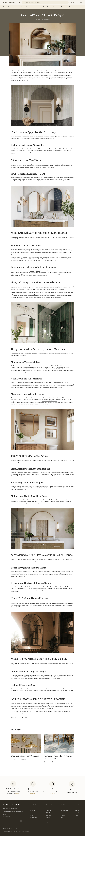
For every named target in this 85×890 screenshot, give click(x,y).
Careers (31, 812)
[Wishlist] (71, 2)
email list (17, 793)
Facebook (77, 810)
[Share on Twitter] (19, 717)
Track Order (48, 808)
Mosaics (63, 815)
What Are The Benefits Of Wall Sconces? (25, 756)
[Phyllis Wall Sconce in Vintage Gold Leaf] (42, 206)
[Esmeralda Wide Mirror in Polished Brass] (42, 528)
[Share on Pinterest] (22, 717)
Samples (48, 817)
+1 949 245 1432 (10, 810)
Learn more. (52, 793)
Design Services (33, 817)
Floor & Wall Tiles (64, 810)
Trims (62, 817)
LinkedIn (76, 815)
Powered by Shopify (17, 828)
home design (51, 706)
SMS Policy (48, 815)
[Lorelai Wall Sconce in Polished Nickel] (42, 322)
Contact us (48, 810)
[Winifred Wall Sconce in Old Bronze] (42, 105)
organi (49, 177)
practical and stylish (15, 80)
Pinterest (77, 812)
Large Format (64, 812)
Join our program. (72, 793)
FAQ (47, 822)
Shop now (32, 793)
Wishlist (31, 815)
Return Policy (49, 812)
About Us (32, 808)
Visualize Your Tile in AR (35, 820)
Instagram (77, 808)
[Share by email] (26, 717)
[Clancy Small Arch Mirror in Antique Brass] (42, 429)
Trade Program (33, 810)
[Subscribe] (21, 821)
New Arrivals (63, 808)
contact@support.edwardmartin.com (14, 811)
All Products (63, 820)
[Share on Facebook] (15, 717)
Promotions (48, 820)
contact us (60, 711)
